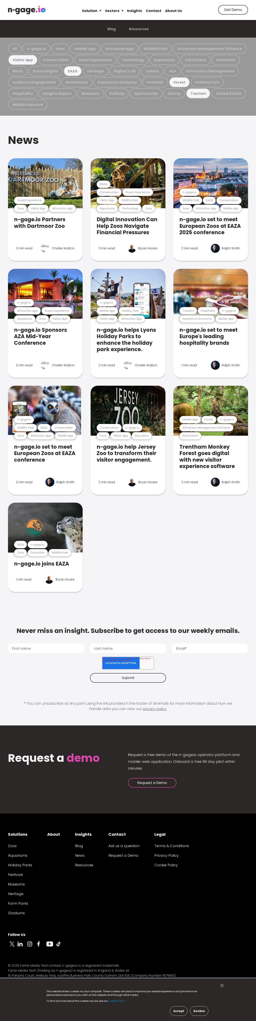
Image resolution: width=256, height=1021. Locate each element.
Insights (134, 10)
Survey (174, 93)
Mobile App (85, 48)
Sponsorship (146, 93)
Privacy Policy (166, 855)
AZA (172, 71)
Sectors (112, 10)
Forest (179, 82)
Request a (54, 758)
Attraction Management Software (209, 48)
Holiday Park (207, 82)
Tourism (198, 93)
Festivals (155, 82)
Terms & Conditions (171, 845)
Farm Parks (18, 903)
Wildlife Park (156, 48)
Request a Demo (152, 782)
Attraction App (120, 48)
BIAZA (17, 71)
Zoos (60, 48)
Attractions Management (210, 71)
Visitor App (23, 59)
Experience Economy (117, 82)
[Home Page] (27, 10)
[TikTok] (61, 946)
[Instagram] (32, 946)
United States (229, 93)
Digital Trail (125, 71)
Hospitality (22, 93)
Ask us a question (123, 845)
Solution (89, 10)
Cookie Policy (166, 865)
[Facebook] (41, 946)
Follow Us (16, 934)
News (23, 140)
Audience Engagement (34, 82)
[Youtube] (51, 946)
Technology (133, 59)
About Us (173, 10)
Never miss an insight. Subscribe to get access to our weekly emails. (128, 630)
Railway (116, 93)
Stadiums (16, 912)
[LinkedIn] (22, 946)
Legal (160, 834)
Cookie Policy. (116, 1001)
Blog (111, 28)
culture (152, 71)
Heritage (95, 71)
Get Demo (233, 9)
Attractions (195, 59)
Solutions (17, 834)
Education (225, 59)
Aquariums (164, 59)
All (14, 48)
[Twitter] (13, 946)
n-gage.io (36, 48)
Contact (153, 10)
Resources (139, 28)
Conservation (56, 59)
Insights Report (57, 93)
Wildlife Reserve (27, 104)
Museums (90, 93)
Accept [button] (178, 1011)
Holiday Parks (20, 865)
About (53, 834)
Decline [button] (199, 1011)
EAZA (72, 71)
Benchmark (77, 82)
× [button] (220, 985)
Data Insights (45, 71)
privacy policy (154, 708)
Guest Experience (95, 59)
